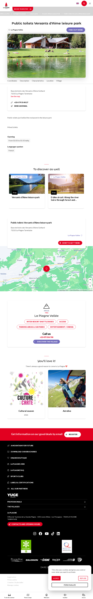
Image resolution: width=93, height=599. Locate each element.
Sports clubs (16, 476)
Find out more (76, 30)
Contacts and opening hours (25, 524)
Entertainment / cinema (61, 327)
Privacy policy (12, 580)
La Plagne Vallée (20, 177)
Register (73, 434)
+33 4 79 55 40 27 (21, 102)
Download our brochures (23, 452)
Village (59, 81)
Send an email (20, 106)
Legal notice (11, 577)
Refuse (83, 578)
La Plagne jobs (17, 464)
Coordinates (12, 81)
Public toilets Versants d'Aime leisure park (77, 14)
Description (24, 81)
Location (50, 81)
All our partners (19, 489)
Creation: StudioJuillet (15, 582)
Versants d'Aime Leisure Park (51, 14)
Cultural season (26, 411)
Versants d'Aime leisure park (26, 197)
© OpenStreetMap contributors (78, 290)
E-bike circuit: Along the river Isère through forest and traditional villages (65, 198)
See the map (15, 96)
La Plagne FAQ (17, 470)
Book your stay (21, 9)
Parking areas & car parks (32, 327)
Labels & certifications (21, 483)
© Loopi (90, 290)
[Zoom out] (90, 283)
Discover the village (47, 342)
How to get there (71, 243)
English (77, 3)
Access (62, 322)
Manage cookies (13, 585)
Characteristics (38, 81)
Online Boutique (18, 458)
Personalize (70, 585)
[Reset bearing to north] (90, 286)
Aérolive (67, 411)
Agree (56, 578)
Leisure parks (34, 14)
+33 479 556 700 (46, 337)
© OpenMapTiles (63, 290)
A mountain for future (21, 446)
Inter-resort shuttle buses (40, 322)
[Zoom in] (90, 279)
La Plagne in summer (19, 14)
